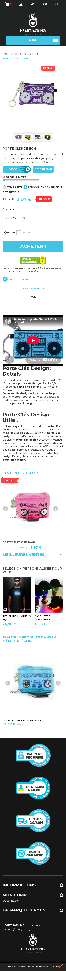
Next (47, 137)
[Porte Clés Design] (28, 137)
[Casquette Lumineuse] (49, 595)
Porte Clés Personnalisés (23, 720)
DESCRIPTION (43, 169)
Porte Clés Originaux (19, 54)
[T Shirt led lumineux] (17, 595)
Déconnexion (11, 900)
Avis (33, 296)
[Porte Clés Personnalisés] (33, 681)
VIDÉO (13, 169)
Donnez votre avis (19, 279)
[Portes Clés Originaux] (30, 507)
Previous (18, 137)
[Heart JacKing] (33, 24)
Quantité (9, 232)
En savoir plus (33, 288)
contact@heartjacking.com (20, 929)
